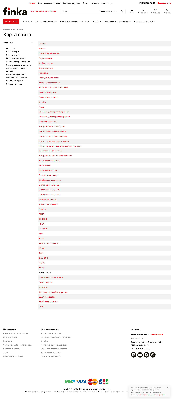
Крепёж (96, 21)
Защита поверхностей (143, 21)
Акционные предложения (18, 61)
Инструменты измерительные (52, 131)
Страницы (8, 43)
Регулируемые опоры (48, 175)
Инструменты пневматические (53, 136)
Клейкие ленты (46, 63)
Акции (6, 352)
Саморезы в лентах (47, 121)
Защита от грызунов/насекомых (73, 21)
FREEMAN (43, 229)
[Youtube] (140, 355)
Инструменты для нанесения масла (55, 156)
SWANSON (43, 258)
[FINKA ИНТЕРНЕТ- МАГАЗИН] (15, 11)
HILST (41, 238)
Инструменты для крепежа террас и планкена (60, 146)
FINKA (41, 224)
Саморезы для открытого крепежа (54, 117)
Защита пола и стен (48, 170)
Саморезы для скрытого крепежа (54, 112)
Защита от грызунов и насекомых (56, 337)
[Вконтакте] (133, 355)
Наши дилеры (107, 3)
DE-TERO (43, 219)
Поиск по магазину (108, 11)
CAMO (41, 214)
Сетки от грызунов (47, 92)
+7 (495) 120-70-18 (147, 3)
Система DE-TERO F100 (49, 190)
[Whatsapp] (153, 355)
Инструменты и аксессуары (117, 21)
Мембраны (43, 73)
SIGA (41, 253)
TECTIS (42, 263)
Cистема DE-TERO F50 (49, 185)
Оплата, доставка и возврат (49, 3)
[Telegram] (146, 355)
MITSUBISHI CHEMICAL (49, 243)
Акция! (32, 3)
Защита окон (45, 165)
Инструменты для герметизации (54, 141)
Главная (42, 44)
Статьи (85, 3)
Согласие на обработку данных (53, 292)
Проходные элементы (49, 78)
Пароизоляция (45, 58)
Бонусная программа (71, 3)
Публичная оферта (14, 80)
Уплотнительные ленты (49, 82)
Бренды (26, 21)
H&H (41, 233)
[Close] (167, 387)
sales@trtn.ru (137, 338)
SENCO (42, 248)
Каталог (42, 48)
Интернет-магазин (50, 329)
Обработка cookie (14, 84)
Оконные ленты (46, 68)
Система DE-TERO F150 (49, 195)
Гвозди (42, 107)
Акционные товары (47, 199)
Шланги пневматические (50, 151)
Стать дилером (164, 3)
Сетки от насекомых (48, 97)
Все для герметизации (44, 21)
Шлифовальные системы (50, 180)
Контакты (95, 3)
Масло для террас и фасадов (54, 349)
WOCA (41, 268)
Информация (9, 329)
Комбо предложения (48, 204)
